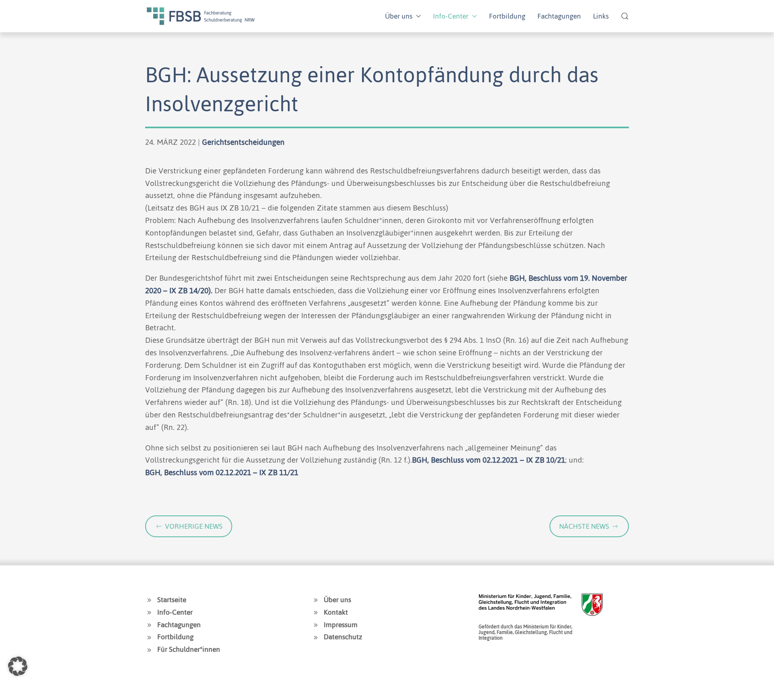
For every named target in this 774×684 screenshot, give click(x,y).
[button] (625, 16)
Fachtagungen (559, 16)
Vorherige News (194, 526)
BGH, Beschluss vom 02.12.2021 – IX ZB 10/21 (488, 460)
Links (601, 16)
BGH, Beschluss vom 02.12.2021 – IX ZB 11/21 (221, 472)
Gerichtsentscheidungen (243, 142)
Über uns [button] (398, 16)
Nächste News (584, 526)
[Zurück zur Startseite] (200, 16)
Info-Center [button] (450, 16)
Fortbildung (507, 16)
